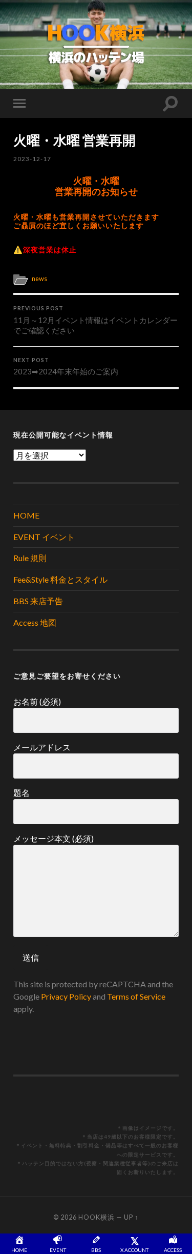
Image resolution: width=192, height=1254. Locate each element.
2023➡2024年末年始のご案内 (65, 366)
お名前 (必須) (37, 701)
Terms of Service (136, 996)
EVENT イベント (44, 537)
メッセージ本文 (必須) (53, 838)
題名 (21, 793)
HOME (26, 515)
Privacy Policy (66, 996)
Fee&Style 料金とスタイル (60, 579)
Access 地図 (34, 622)
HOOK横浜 (96, 1217)
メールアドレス (42, 747)
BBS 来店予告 (38, 601)
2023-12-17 (32, 159)
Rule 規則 (30, 558)
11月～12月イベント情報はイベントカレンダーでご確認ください (95, 320)
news (39, 278)
